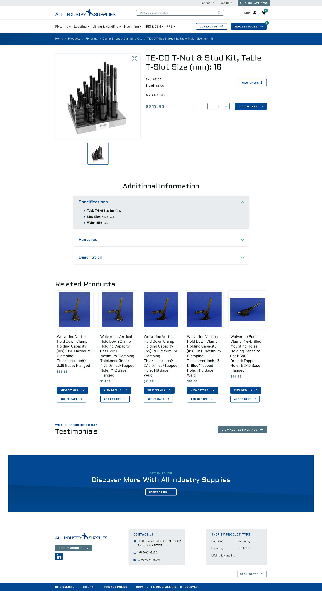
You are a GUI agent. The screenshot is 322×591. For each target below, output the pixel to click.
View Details (69, 390)
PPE (170, 26)
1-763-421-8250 (256, 3)
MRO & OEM (153, 26)
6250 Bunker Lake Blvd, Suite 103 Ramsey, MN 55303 (159, 543)
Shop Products (71, 547)
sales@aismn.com (150, 559)
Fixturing (61, 26)
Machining (131, 26)
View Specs (250, 82)
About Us (208, 3)
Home (59, 38)
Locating (80, 26)
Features (88, 239)
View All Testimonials (239, 429)
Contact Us (209, 26)
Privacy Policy (116, 586)
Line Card (226, 3)
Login (247, 12)
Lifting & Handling (105, 26)
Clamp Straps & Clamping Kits (122, 38)
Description (90, 257)
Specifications (93, 202)
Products (74, 38)
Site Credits (65, 586)
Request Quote (250, 25)
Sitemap (89, 586)
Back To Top (249, 574)
